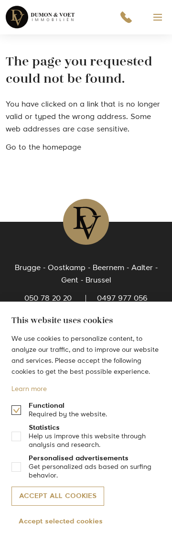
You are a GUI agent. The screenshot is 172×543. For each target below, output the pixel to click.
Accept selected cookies (61, 521)
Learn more (29, 389)
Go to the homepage (43, 148)
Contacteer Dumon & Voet (126, 17)
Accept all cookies (58, 496)
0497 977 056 (122, 299)
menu (157, 17)
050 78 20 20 (48, 299)
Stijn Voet (40, 17)
